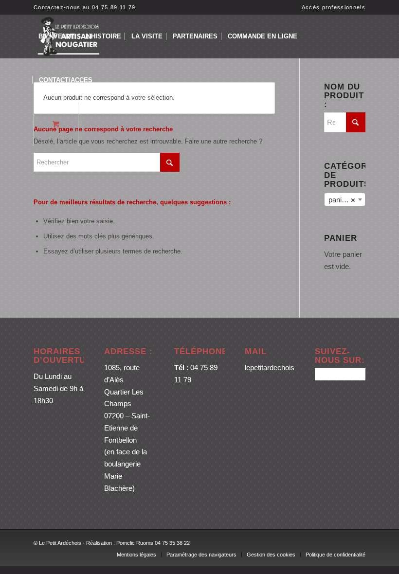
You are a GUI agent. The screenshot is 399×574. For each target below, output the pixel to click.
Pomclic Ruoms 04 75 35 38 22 (153, 543)
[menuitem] (331, 7)
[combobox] (344, 199)
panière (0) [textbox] (346, 200)
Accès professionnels (333, 7)
